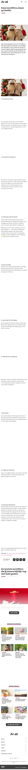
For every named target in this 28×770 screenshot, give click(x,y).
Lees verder (14, 613)
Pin (20, 559)
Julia (17, 576)
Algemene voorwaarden (21, 761)
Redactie (4, 761)
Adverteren (13, 761)
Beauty (3, 742)
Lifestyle (3, 750)
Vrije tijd (3, 13)
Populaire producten (6, 753)
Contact (14, 762)
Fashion (3, 745)
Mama (2, 739)
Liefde (2, 748)
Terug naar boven (13, 724)
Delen (14, 559)
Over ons (8, 761)
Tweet (17, 559)
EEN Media (24, 767)
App (24, 559)
